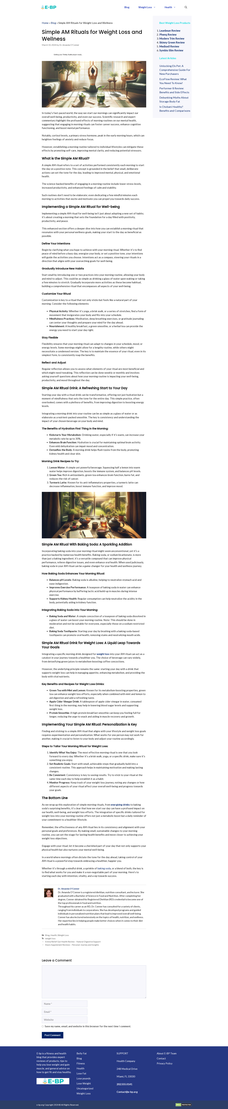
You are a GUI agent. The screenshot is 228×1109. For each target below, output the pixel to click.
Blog (126, 7)
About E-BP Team (166, 1053)
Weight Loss (145, 7)
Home (45, 22)
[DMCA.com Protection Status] (184, 1104)
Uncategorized (85, 1088)
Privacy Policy (164, 1063)
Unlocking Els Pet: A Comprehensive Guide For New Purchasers (174, 69)
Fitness (81, 1063)
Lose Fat (81, 1073)
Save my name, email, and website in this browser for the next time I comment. (88, 1026)
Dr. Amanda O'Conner (68, 888)
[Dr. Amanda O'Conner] (49, 893)
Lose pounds (84, 1078)
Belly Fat (82, 1053)
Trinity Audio (67, 55)
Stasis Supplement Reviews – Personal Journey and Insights (72, 944)
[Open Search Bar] (186, 7)
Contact (161, 1058)
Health (168, 7)
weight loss (50, 938)
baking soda (104, 868)
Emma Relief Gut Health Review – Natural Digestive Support (73, 941)
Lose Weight (84, 1083)
